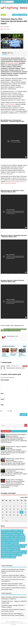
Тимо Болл (14, 540)
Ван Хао (3, 532)
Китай (11, 536)
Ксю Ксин (16, 536)
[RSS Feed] (26, 1)
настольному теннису (11, 63)
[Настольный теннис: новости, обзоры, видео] (14, 9)
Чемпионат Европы (5, 330)
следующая (23, 14)
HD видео (6, 329)
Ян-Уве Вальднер (5, 547)
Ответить (25, 366)
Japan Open (15, 530)
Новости (3, 14)
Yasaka (21, 530)
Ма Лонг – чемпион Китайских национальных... (5, 355)
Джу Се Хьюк (19, 532)
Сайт (2, 404)
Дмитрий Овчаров (5, 534)
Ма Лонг (7, 538)
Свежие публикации (5, 431)
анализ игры (22, 547)
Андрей (3, 569)
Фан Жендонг (21, 540)
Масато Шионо (14, 538)
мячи (25, 551)
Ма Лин (2, 538)
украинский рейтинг (5, 557)
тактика (3, 555)
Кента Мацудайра (5, 536)
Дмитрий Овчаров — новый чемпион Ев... (22, 355)
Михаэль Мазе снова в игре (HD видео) (13, 354)
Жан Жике (22, 534)
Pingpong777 (13, 621)
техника (8, 555)
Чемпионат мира (16, 544)
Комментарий (5, 380)
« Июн (6, 521)
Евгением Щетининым (9, 104)
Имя (2, 393)
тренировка (13, 555)
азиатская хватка (14, 547)
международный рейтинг (17, 551)
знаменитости (17, 549)
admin (2, 26)
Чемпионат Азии (4, 542)
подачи (19, 553)
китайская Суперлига (6, 551)
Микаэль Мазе (22, 538)
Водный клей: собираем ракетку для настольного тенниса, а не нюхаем (13, 571)
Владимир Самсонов (13, 329)
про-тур (24, 553)
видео (2, 549)
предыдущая (16, 14)
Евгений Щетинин (22, 329)
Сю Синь (3, 540)
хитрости (13, 557)
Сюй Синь (9, 540)
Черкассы (24, 544)
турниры (19, 555)
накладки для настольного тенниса (9, 553)
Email (2, 399)
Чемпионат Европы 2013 (15, 330)
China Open (3, 530)
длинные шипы (9, 549)
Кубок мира (22, 536)
